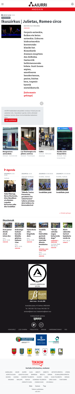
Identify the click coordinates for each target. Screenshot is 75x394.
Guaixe (39, 377)
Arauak (43, 329)
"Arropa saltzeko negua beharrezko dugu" (55, 233)
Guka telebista (56, 377)
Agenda (10, 170)
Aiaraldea (8, 372)
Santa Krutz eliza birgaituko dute (31, 232)
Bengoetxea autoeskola (7, 152)
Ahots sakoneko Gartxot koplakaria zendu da (67, 233)
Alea (31, 372)
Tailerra (24, 208)
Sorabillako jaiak (45, 192)
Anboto (46, 372)
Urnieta (65, 242)
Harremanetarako (55, 329)
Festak (41, 195)
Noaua (27, 379)
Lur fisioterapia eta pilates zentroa (28, 152)
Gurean (37, 386)
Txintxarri (63, 379)
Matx (30, 386)
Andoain (37, 9)
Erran (50, 374)
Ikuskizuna (6, 18)
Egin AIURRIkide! (10, 120)
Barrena (34, 374)
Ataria (67, 372)
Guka (46, 377)
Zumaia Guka (39, 382)
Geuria (8, 377)
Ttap (44, 386)
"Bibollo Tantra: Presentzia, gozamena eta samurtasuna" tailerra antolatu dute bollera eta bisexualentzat (27, 198)
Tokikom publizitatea (37, 389)
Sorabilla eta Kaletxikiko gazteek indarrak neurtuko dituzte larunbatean (43, 238)
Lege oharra (22, 329)
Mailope (19, 379)
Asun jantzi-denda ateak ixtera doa (7, 232)
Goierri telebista (27, 377)
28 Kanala (49, 382)
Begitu (42, 374)
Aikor (17, 372)
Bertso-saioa (9, 209)
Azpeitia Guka (11, 374)
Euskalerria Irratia (62, 374)
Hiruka (67, 377)
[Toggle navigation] (2, 4)
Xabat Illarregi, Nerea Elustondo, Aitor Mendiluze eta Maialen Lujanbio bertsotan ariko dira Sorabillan (11, 200)
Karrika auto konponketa (61, 152)
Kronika (11, 379)
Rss (66, 329)
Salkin (41, 151)
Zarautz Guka (27, 382)
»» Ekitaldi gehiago (65, 213)
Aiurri (24, 372)
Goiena (16, 377)
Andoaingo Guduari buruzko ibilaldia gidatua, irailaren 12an (19, 235)
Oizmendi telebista (39, 379)
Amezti (37, 372)
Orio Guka (52, 379)
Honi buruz (12, 329)
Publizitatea (34, 329)
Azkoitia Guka (23, 374)
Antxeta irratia (56, 372)
